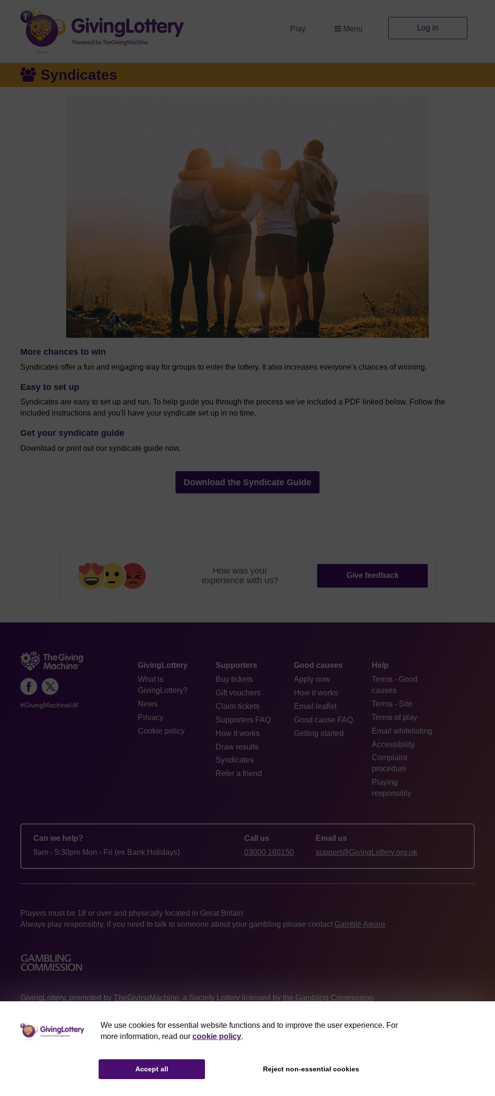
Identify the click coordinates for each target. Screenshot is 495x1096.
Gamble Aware (360, 924)
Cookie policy (161, 731)
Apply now (312, 679)
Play (298, 29)
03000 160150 (269, 852)
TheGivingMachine (146, 998)
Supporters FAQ (243, 720)
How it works (238, 733)
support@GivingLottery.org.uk (366, 852)
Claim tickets (238, 706)
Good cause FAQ (323, 720)
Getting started (319, 733)
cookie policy (216, 1036)
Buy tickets (234, 679)
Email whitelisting (402, 731)
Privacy (150, 717)
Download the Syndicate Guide (247, 482)
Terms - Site (392, 704)
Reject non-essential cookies (311, 1069)
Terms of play (394, 717)
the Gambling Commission (328, 998)
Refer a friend (239, 773)
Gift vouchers (238, 693)
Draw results (237, 747)
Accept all (151, 1069)
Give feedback (373, 575)
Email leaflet (315, 706)
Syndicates (235, 760)
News (148, 704)
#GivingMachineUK (49, 705)
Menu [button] (353, 29)
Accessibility (393, 744)
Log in (427, 28)
